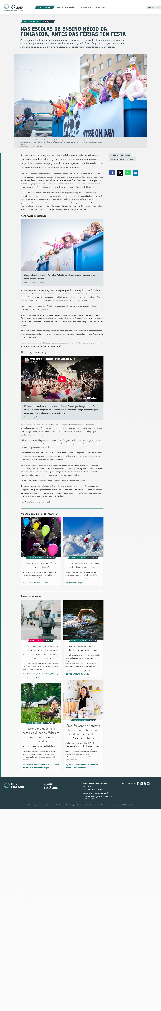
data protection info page (68, 535)
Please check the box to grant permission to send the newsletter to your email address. (80, 503)
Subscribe (53, 509)
